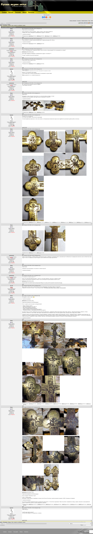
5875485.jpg (31, 63)
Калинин (8, 24)
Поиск (89, 20)
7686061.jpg (31, 112)
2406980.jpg (54, 222)
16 (39, 320)
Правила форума (84, 20)
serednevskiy (11, 48)
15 (39, 295)
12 (39, 265)
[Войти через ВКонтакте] (43, 17)
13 (39, 275)
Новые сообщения (73, 20)
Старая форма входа (46, 19)
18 (39, 507)
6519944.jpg (86, 222)
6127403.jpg (56, 504)
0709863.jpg (39, 504)
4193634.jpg (39, 63)
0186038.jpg (39, 43)
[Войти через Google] (48, 17)
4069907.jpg (80, 504)
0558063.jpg (71, 222)
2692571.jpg (39, 252)
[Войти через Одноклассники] (50, 17)
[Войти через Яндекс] (46, 17)
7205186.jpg (62, 222)
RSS (92, 20)
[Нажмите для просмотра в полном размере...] (33, 110)
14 (39, 285)
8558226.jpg (31, 504)
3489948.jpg (31, 222)
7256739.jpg (31, 403)
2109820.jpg (46, 222)
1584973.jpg (48, 504)
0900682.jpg (47, 403)
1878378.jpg (39, 403)
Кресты (9, 25)
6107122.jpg (31, 43)
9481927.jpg (64, 403)
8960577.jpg (55, 403)
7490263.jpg (39, 222)
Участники (79, 20)
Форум (1, 25)
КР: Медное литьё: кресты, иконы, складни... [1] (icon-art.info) (55, 287)
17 (39, 407)
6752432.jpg (72, 504)
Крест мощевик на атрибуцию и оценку (18, 25)
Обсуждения (5, 25)
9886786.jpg (80, 403)
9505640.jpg (31, 252)
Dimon (11, 28)
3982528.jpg (72, 403)
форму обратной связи (88, 531)
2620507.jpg (64, 504)
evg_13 (11, 285)
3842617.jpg (88, 403)
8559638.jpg (79, 222)
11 (39, 255)
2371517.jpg (89, 504)
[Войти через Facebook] (44, 17)
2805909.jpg (39, 112)
